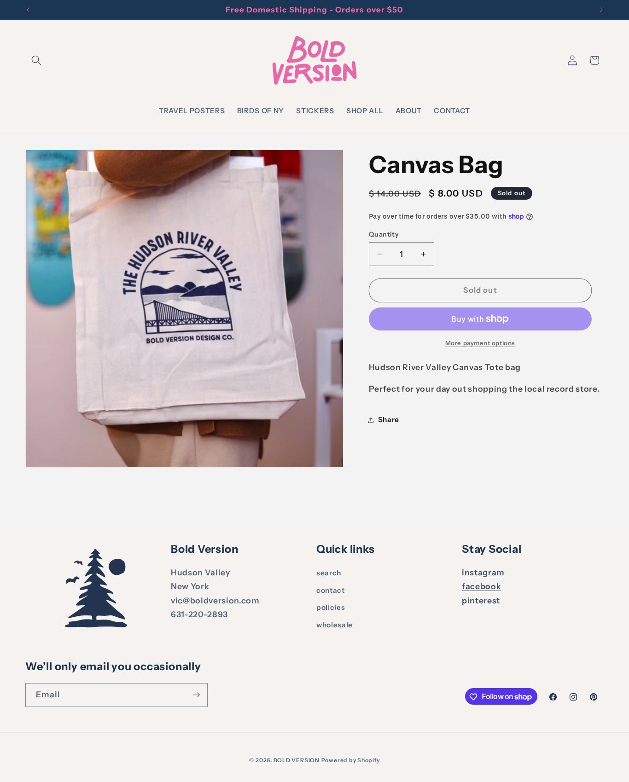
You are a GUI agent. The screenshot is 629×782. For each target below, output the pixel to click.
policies (330, 607)
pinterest (481, 600)
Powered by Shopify (350, 760)
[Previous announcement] (28, 10)
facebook (481, 586)
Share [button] (388, 420)
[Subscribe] (196, 695)
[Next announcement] (601, 10)
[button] (36, 60)
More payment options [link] (480, 343)
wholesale (334, 624)
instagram (483, 572)
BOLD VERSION (297, 760)
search (328, 572)
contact (330, 590)
